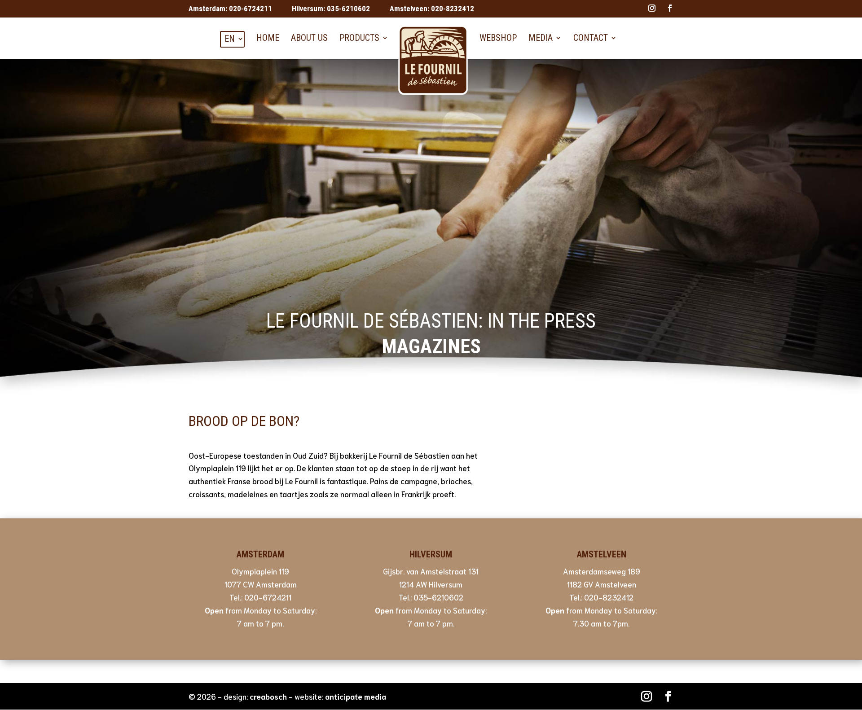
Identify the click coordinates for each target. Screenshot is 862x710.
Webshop (498, 37)
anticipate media (355, 696)
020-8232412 (452, 8)
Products (359, 37)
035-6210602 (348, 8)
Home (267, 37)
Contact (590, 37)
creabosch (268, 696)
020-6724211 (250, 8)
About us (309, 37)
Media (540, 37)
